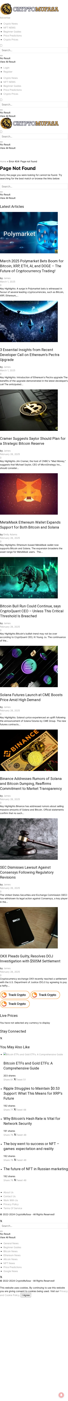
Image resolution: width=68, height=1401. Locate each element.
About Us (8, 1192)
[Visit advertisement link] (15, 998)
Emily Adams (10, 534)
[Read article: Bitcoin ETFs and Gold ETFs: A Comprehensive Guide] (35, 1054)
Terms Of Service (12, 1208)
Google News (10, 1271)
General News (10, 1243)
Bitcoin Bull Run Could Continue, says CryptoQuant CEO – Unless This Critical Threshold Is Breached (32, 611)
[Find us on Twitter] (1, 1038)
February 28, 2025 (10, 454)
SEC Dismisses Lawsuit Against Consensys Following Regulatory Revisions (26, 872)
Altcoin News (10, 1259)
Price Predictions (12, 35)
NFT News (9, 1263)
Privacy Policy (11, 1204)
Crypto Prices (10, 39)
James (7, 278)
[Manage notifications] (61, 1395)
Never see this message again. (16, 1392)
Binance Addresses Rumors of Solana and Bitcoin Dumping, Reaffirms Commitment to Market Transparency (31, 784)
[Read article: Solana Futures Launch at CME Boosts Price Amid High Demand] (34, 667)
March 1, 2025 (7, 281)
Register (7, 71)
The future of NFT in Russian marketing (35, 1169)
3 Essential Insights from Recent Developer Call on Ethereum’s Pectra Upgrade (29, 355)
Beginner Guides (12, 31)
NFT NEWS (9, 27)
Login (6, 67)
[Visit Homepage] (30, 14)
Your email (5, 1324)
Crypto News (10, 23)
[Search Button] (1, 55)
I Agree (26, 1295)
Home (3, 161)
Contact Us (9, 1196)
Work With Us (10, 1200)
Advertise (5, 17)
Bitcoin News (10, 1251)
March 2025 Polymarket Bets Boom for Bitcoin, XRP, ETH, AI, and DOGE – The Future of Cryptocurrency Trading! (32, 266)
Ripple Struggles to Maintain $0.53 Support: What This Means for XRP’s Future (32, 1093)
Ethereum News (11, 1255)
